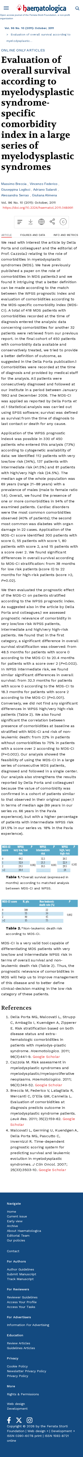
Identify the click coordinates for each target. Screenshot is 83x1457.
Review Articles (18, 1343)
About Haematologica (24, 1231)
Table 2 (24, 714)
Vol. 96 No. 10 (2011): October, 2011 (29, 28)
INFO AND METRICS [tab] (65, 235)
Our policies (16, 1240)
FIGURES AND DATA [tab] (32, 235)
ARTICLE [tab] (6, 235)
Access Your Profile (22, 1302)
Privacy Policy (17, 1376)
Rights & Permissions (23, 1394)
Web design (16, 1404)
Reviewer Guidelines (22, 1297)
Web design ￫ (37, 1431)
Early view (15, 1221)
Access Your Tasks (21, 1307)
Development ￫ (63, 1431)
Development (17, 1408)
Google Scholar (46, 1056)
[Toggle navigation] (8, 8)
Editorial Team (18, 1235)
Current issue (17, 1216)
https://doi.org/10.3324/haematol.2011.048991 (38, 207)
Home (11, 1211)
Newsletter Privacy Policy (26, 1371)
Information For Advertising (28, 1325)
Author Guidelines (20, 1269)
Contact (13, 1251)
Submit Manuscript (21, 1274)
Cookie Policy (17, 1366)
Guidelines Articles (21, 1348)
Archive (12, 1226)
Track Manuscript (20, 1279)
